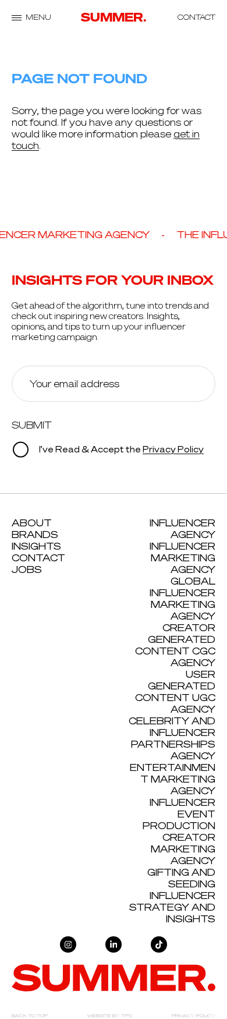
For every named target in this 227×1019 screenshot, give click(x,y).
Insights (36, 546)
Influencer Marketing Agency (182, 558)
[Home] (113, 977)
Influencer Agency (182, 528)
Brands (35, 534)
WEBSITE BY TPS (109, 1015)
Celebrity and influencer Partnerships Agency (172, 738)
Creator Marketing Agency (183, 849)
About (32, 522)
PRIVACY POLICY (193, 1015)
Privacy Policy (173, 449)
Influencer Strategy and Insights (172, 907)
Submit (32, 425)
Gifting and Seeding (181, 878)
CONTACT (196, 17)
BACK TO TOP (30, 1015)
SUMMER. (114, 17)
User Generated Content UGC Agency (175, 692)
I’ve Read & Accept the (120, 449)
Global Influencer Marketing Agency (182, 598)
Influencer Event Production (179, 814)
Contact (38, 557)
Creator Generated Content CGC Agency (175, 645)
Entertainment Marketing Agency (172, 779)
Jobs (27, 569)
